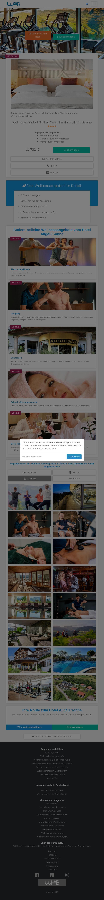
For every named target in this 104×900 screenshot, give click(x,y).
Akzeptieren (74, 456)
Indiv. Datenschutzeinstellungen (31, 457)
